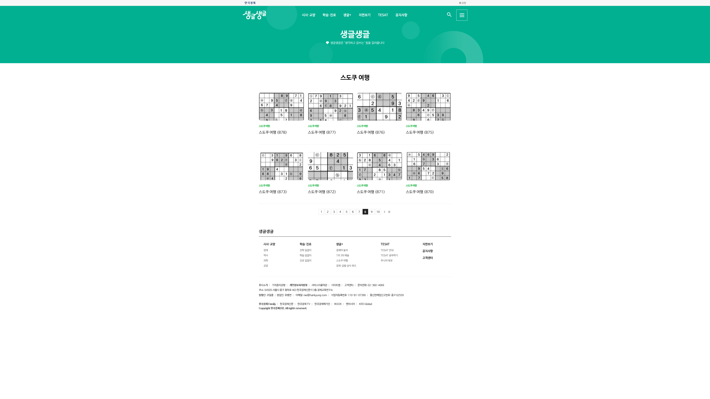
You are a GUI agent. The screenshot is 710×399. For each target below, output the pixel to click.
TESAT (383, 15)
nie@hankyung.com (315, 295)
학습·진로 (329, 15)
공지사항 (401, 15)
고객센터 (348, 285)
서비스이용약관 (319, 285)
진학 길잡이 (305, 250)
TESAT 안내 (387, 250)
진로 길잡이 (305, 260)
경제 (265, 250)
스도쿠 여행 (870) (420, 192)
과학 (265, 260)
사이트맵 (335, 285)
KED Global (365, 304)
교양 (265, 265)
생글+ (347, 15)
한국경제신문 (286, 304)
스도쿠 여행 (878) (273, 132)
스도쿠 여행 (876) (371, 132)
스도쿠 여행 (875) (420, 132)
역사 (265, 255)
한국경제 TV (303, 304)
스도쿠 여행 (342, 260)
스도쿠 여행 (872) (322, 192)
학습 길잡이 (305, 255)
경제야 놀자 (342, 250)
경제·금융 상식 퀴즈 (346, 265)
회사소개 (263, 285)
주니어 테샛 (386, 260)
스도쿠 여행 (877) (322, 132)
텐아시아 (350, 304)
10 (378, 212)
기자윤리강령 (278, 285)
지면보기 (364, 15)
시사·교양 (308, 15)
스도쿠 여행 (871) (371, 192)
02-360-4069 (376, 285)
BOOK (338, 304)
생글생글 (355, 34)
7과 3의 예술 (342, 255)
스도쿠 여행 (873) (273, 192)
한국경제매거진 (322, 304)
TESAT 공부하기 (389, 255)
